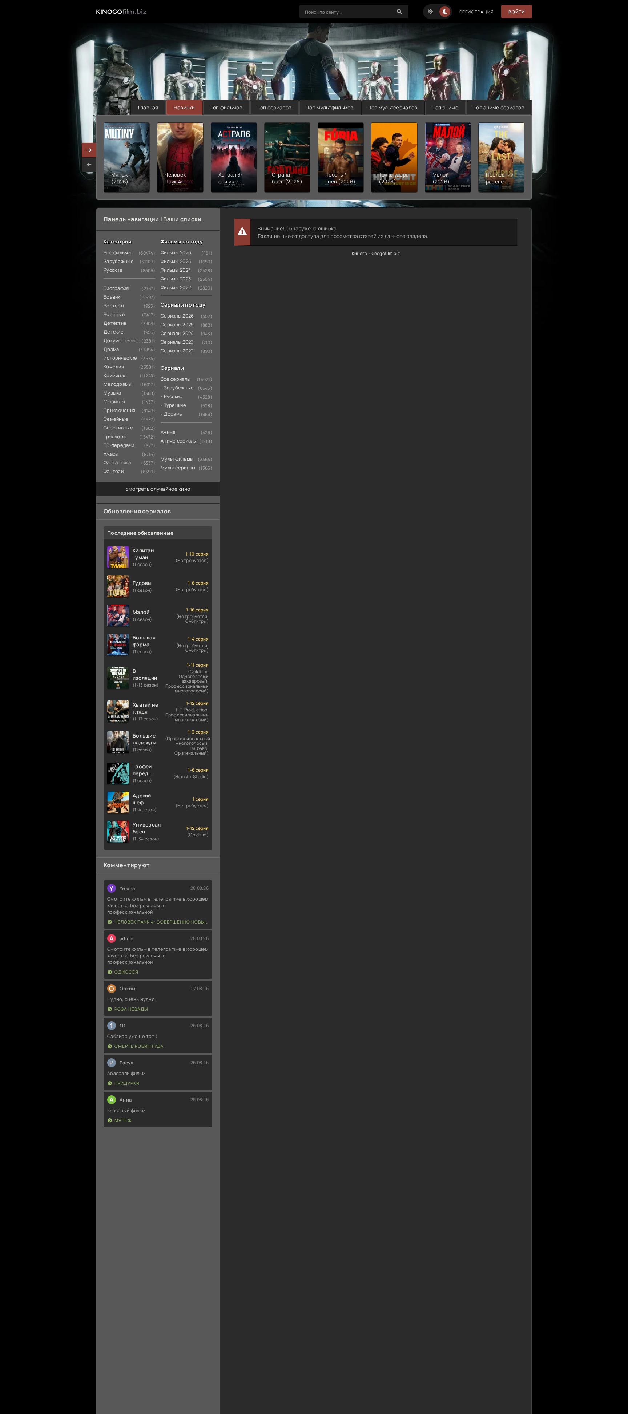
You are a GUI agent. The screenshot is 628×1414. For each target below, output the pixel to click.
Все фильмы (118, 252)
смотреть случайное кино (158, 488)
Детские (114, 331)
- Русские (172, 396)
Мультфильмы (177, 459)
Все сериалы (175, 379)
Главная (148, 107)
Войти (516, 12)
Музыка (112, 392)
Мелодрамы (118, 384)
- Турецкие (173, 405)
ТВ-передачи (119, 445)
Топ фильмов (226, 107)
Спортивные (118, 427)
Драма (111, 349)
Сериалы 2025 (177, 324)
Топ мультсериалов (393, 107)
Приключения (119, 410)
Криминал (115, 375)
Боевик (112, 297)
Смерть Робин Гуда (139, 1046)
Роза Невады (131, 1009)
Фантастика (117, 462)
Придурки (127, 1083)
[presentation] (89, 164)
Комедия (114, 366)
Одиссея (126, 972)
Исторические (120, 358)
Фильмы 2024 (176, 270)
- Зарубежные (177, 387)
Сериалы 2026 (177, 315)
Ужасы (111, 454)
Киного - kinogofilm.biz (376, 253)
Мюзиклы (114, 401)
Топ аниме (445, 107)
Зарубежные (119, 261)
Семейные (116, 419)
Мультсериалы (178, 467)
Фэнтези (114, 471)
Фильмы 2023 (176, 278)
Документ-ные (121, 340)
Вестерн (114, 305)
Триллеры (115, 436)
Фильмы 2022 (176, 287)
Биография (116, 288)
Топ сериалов (274, 107)
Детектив (115, 323)
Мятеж (123, 1120)
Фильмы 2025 (176, 261)
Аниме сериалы (179, 440)
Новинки (184, 107)
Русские (113, 270)
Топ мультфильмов (330, 107)
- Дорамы (172, 414)
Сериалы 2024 (177, 333)
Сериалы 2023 (177, 342)
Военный (114, 314)
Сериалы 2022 (177, 350)
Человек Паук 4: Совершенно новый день (161, 922)
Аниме (168, 432)
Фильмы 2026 (176, 252)
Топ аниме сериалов (499, 107)
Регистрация (476, 12)
